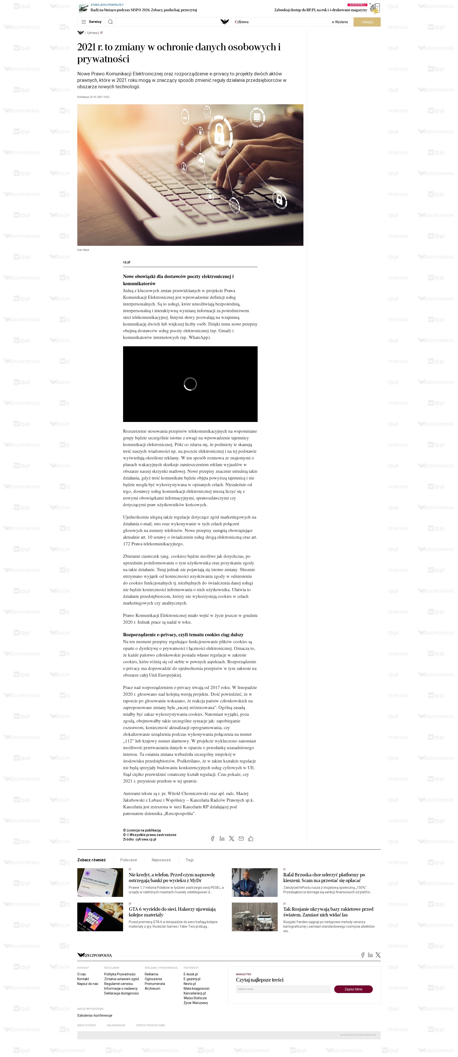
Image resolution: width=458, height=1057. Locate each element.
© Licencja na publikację (142, 830)
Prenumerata (155, 984)
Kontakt (83, 979)
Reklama (151, 974)
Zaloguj (367, 22)
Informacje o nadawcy (121, 988)
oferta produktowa (150, 1025)
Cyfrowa (92, 33)
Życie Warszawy (196, 1003)
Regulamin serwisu (118, 984)
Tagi (189, 860)
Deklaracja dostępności (121, 993)
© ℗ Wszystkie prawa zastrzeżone (149, 835)
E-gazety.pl (192, 979)
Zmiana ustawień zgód (121, 979)
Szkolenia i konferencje (94, 1015)
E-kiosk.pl (191, 974)
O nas (81, 974)
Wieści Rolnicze (195, 998)
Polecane (128, 860)
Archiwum (152, 988)
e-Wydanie (340, 22)
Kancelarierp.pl (195, 993)
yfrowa (242, 22)
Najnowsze (161, 860)
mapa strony (86, 1025)
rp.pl (126, 262)
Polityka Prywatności (119, 974)
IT (101, 33)
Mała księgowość (196, 988)
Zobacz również (91, 860)
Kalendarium (116, 1025)
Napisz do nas (87, 984)
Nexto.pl (190, 984)
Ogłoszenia (153, 979)
